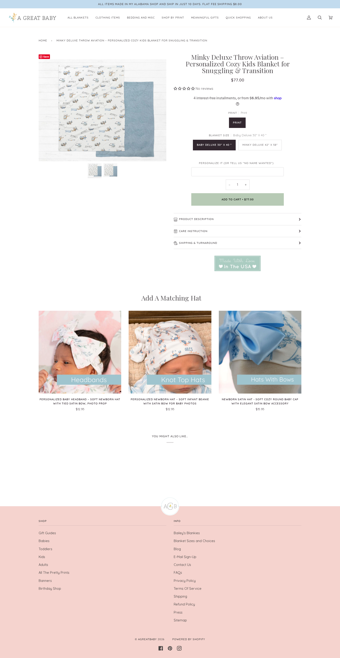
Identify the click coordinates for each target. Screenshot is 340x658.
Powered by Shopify (188, 639)
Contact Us (182, 564)
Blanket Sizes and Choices (194, 541)
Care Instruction (193, 231)
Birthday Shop (50, 588)
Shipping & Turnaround (198, 243)
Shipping (180, 596)
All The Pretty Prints (54, 572)
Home (43, 40)
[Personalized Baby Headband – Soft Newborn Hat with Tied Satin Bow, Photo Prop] (80, 352)
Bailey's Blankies (187, 533)
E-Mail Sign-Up (185, 557)
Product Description (196, 219)
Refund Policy (184, 604)
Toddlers (45, 549)
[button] (185, 88)
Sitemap (180, 620)
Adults (43, 564)
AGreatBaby (147, 639)
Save (46, 56)
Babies (44, 541)
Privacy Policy (185, 580)
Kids (42, 557)
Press (178, 612)
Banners (45, 580)
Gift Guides (47, 533)
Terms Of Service (187, 588)
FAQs (178, 572)
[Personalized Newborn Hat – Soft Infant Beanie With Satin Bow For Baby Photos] (170, 352)
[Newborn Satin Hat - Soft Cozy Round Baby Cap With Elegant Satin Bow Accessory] (260, 352)
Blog (177, 549)
